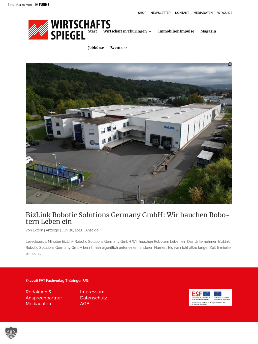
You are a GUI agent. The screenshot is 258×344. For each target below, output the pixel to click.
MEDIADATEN (203, 13)
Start (92, 31)
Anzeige (92, 230)
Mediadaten (38, 303)
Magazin (208, 31)
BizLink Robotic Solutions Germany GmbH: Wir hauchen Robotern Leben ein (128, 218)
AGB (84, 303)
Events (116, 48)
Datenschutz (93, 297)
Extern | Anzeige (46, 230)
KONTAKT (182, 13)
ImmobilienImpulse (176, 31)
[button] (11, 333)
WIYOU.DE (224, 13)
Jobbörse (96, 48)
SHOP (142, 13)
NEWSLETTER (161, 13)
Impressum (92, 291)
